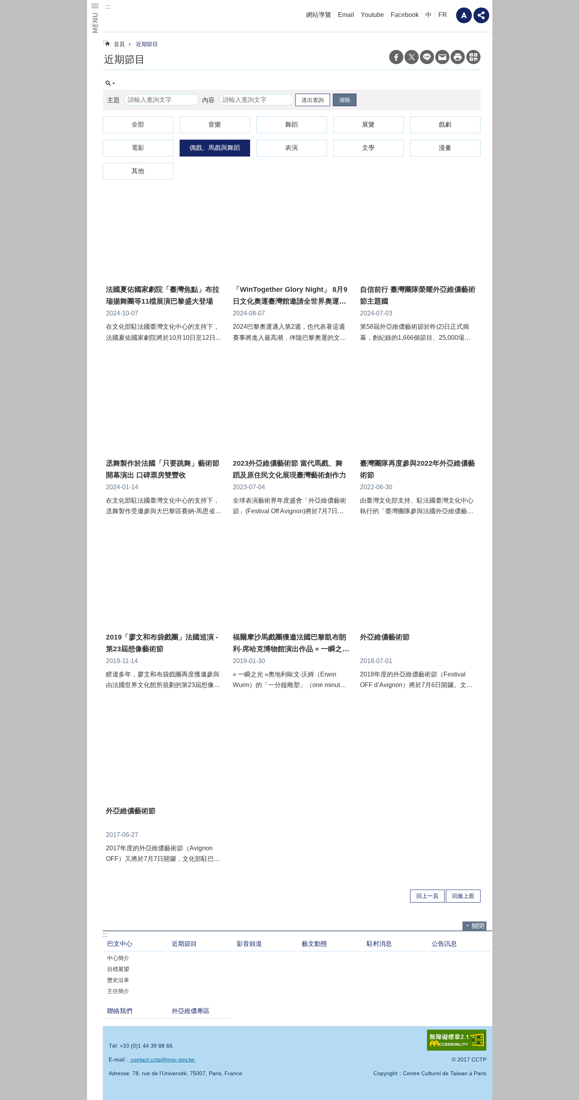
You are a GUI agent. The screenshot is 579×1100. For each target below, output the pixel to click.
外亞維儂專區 (191, 1011)
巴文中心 (119, 943)
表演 (291, 147)
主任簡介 (118, 991)
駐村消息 (379, 943)
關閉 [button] (478, 926)
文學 (368, 147)
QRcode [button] (473, 57)
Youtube (372, 14)
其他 (138, 171)
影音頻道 (249, 943)
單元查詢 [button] (110, 83)
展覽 (368, 124)
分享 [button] (481, 15)
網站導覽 (318, 14)
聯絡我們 (119, 1011)
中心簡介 (118, 958)
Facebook (405, 14)
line (427, 57)
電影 (138, 147)
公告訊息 (444, 943)
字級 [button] (464, 15)
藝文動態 (314, 943)
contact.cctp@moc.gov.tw (162, 1059)
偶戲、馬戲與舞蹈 (214, 147)
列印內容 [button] (458, 57)
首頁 (119, 44)
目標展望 (118, 969)
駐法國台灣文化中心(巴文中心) (163, 16)
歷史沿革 (118, 980)
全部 (138, 124)
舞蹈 (291, 124)
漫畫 (445, 147)
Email (346, 14)
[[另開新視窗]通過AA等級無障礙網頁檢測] (456, 1040)
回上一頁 (427, 896)
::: (108, 6)
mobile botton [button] (95, 17)
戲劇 (445, 124)
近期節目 (147, 44)
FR (442, 14)
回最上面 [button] (463, 896)
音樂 (214, 124)
